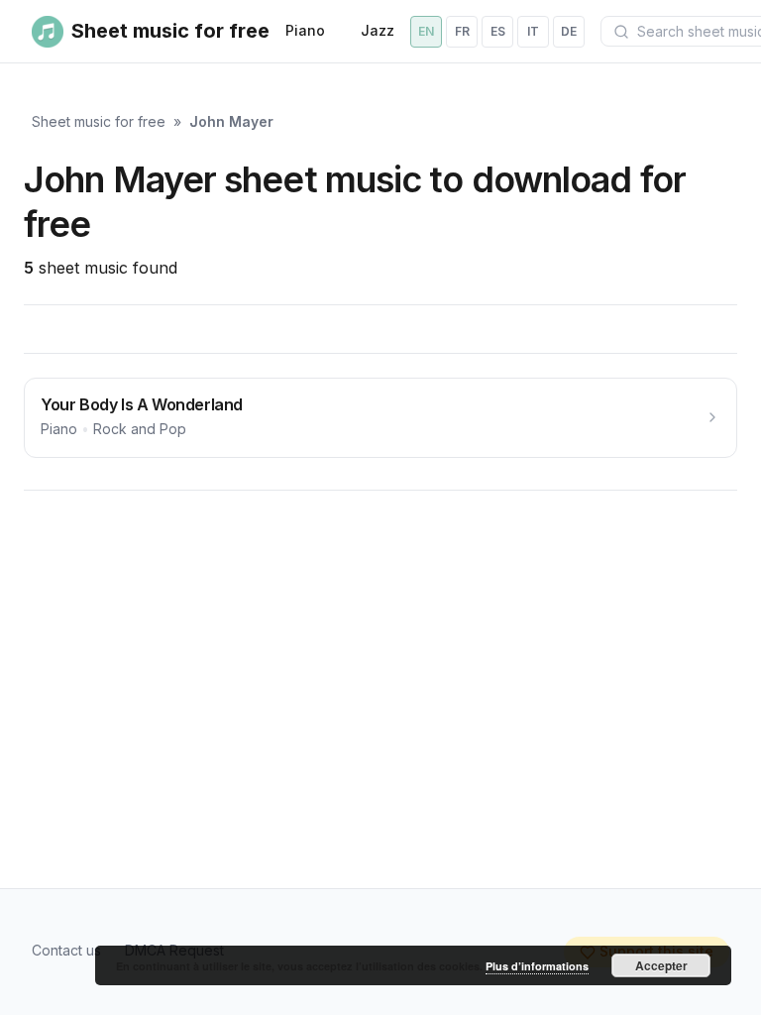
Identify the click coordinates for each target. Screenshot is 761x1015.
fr (462, 31)
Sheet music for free (98, 121)
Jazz (377, 30)
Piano (305, 30)
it (533, 31)
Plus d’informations (537, 966)
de (569, 31)
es (497, 31)
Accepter (661, 965)
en (426, 31)
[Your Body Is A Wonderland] (380, 418)
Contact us (66, 950)
